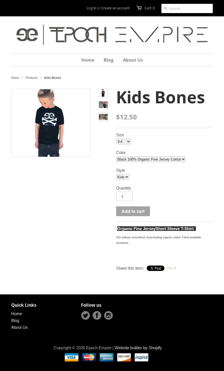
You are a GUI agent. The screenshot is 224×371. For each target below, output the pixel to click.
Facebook (97, 315)
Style (120, 170)
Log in (91, 8)
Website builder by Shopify (138, 347)
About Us (19, 327)
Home (16, 313)
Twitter (85, 315)
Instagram (108, 315)
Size (120, 134)
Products (32, 77)
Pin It (171, 268)
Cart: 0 (150, 8)
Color (121, 152)
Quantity (123, 188)
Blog (15, 320)
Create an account (115, 8)
